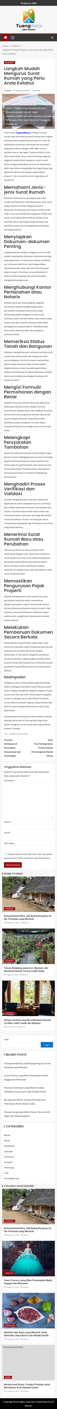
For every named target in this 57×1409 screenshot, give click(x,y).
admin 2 (26, 923)
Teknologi (9, 1167)
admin (8, 90)
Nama (8, 821)
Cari (6, 1039)
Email (7, 832)
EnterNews (42, 1401)
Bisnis (7, 1140)
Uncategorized (11, 1178)
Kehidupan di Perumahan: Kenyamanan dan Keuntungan (12, 747)
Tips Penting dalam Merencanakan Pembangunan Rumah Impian (42, 747)
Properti (9, 62)
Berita (7, 1135)
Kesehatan (9, 1145)
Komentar (9, 780)
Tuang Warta (23, 132)
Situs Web (9, 843)
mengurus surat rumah (18, 734)
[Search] (52, 37)
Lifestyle (8, 1151)
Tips (6, 1172)
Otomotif (9, 1156)
